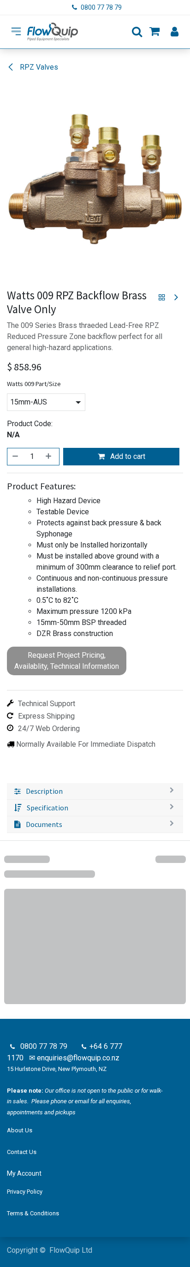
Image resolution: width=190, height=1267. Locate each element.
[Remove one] (15, 456)
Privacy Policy (24, 1191)
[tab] (95, 791)
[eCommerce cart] (154, 32)
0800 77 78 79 (102, 7)
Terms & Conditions (33, 1213)
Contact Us (21, 1151)
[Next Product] (175, 298)
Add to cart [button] (126, 456)
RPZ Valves (38, 67)
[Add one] (49, 456)
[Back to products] (162, 297)
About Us (19, 1130)
